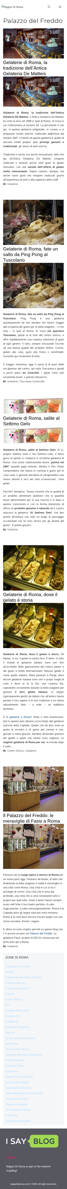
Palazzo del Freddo (41, 933)
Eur (7, 1004)
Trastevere (11, 1115)
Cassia (9, 994)
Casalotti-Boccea (15, 983)
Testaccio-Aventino (16, 1098)
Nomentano (12, 1043)
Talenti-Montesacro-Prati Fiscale (24, 1093)
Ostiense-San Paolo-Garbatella (23, 1054)
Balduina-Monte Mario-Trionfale (23, 977)
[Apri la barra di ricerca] (49, 7)
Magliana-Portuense (17, 1027)
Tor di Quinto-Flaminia (18, 1109)
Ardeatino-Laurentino (17, 966)
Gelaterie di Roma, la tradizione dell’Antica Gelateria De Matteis (25, 68)
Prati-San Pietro (14, 1065)
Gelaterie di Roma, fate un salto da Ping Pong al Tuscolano (30, 254)
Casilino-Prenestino (16, 988)
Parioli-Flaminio (14, 1060)
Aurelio (9, 971)
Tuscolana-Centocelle (32, 381)
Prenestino (11, 1071)
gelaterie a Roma (20, 717)
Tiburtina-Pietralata (16, 1104)
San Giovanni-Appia (17, 1082)
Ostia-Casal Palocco (17, 1049)
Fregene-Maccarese (17, 1010)
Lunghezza (11, 1021)
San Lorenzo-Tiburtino (18, 1087)
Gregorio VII (12, 1016)
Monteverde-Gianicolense (20, 1038)
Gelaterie (12, 184)
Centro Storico (15, 750)
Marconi (10, 1032)
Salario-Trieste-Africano (19, 1076)
